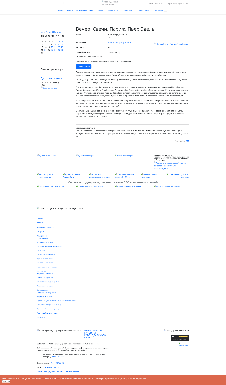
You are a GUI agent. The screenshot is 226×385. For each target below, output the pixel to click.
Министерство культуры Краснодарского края (95, 334)
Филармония (113, 11)
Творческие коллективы (45, 274)
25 (45, 50)
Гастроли (100, 11)
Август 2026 (51, 32)
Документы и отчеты (44, 297)
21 (55, 47)
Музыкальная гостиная (45, 259)
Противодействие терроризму (48, 309)
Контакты (159, 11)
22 (59, 47)
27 (52, 50)
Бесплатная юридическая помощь (49, 305)
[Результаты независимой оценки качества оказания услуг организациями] (171, 165)
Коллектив (128, 11)
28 (55, 50)
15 (59, 44)
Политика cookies (72, 372)
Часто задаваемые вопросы (47, 267)
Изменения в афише (84, 11)
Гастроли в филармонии (119, 42)
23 (62, 47)
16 (62, 44)
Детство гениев (51, 78)
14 (55, 44)
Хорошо (6, 381)
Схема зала (41, 251)
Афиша (70, 11)
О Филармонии (42, 238)
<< (42, 32)
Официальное (143, 11)
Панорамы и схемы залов (46, 255)
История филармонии (45, 242)
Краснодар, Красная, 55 (52, 367)
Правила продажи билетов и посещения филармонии (56, 301)
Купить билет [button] (83, 66)
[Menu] (165, 10)
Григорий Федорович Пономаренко (49, 247)
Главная (60, 11)
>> (60, 32)
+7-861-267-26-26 (156, 3)
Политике (67, 378)
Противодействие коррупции (47, 313)
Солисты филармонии (45, 278)
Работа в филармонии (45, 263)
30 (62, 50)
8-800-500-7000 (58, 357)
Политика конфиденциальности (50, 372)
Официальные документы (46, 293)
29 (59, 50)
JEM (187, 141)
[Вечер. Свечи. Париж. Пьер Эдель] (171, 44)
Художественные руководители (48, 282)
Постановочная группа (45, 286)
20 (52, 47)
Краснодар (178, 3)
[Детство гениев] (55, 88)
